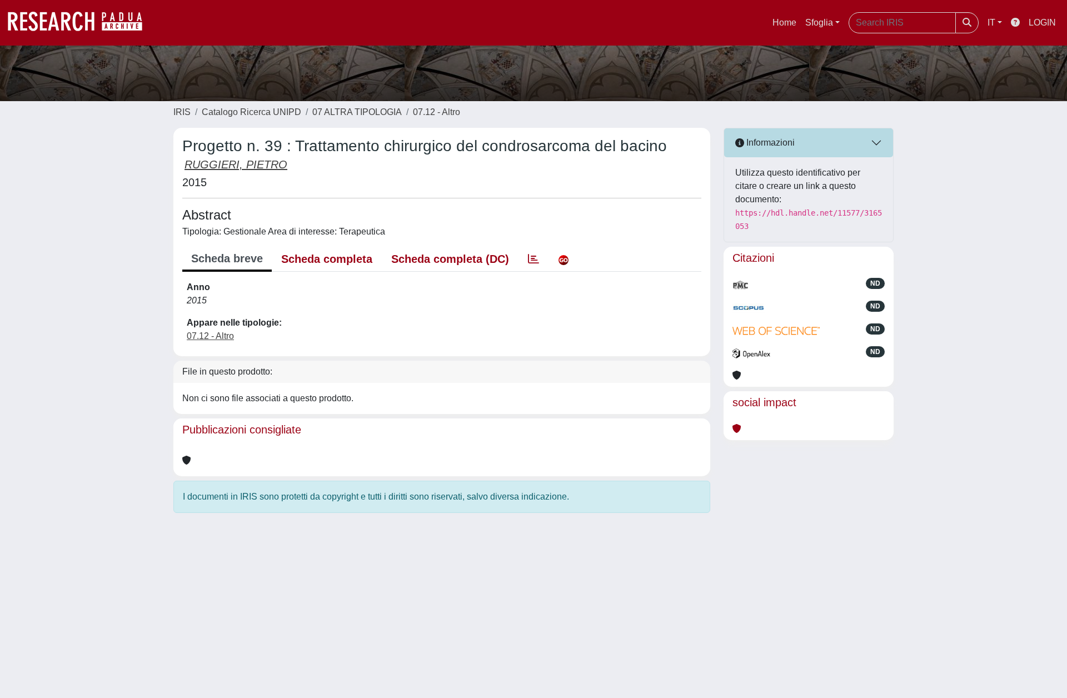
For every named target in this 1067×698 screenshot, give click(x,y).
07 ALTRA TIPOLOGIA (357, 112)
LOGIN (1042, 22)
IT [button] (991, 22)
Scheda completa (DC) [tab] (450, 259)
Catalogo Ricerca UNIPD (251, 112)
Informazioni (769, 142)
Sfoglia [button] (819, 22)
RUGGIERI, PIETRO (236, 164)
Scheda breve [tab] (227, 258)
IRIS (182, 112)
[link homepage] (80, 23)
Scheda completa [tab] (326, 259)
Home (784, 22)
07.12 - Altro (436, 112)
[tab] (533, 259)
